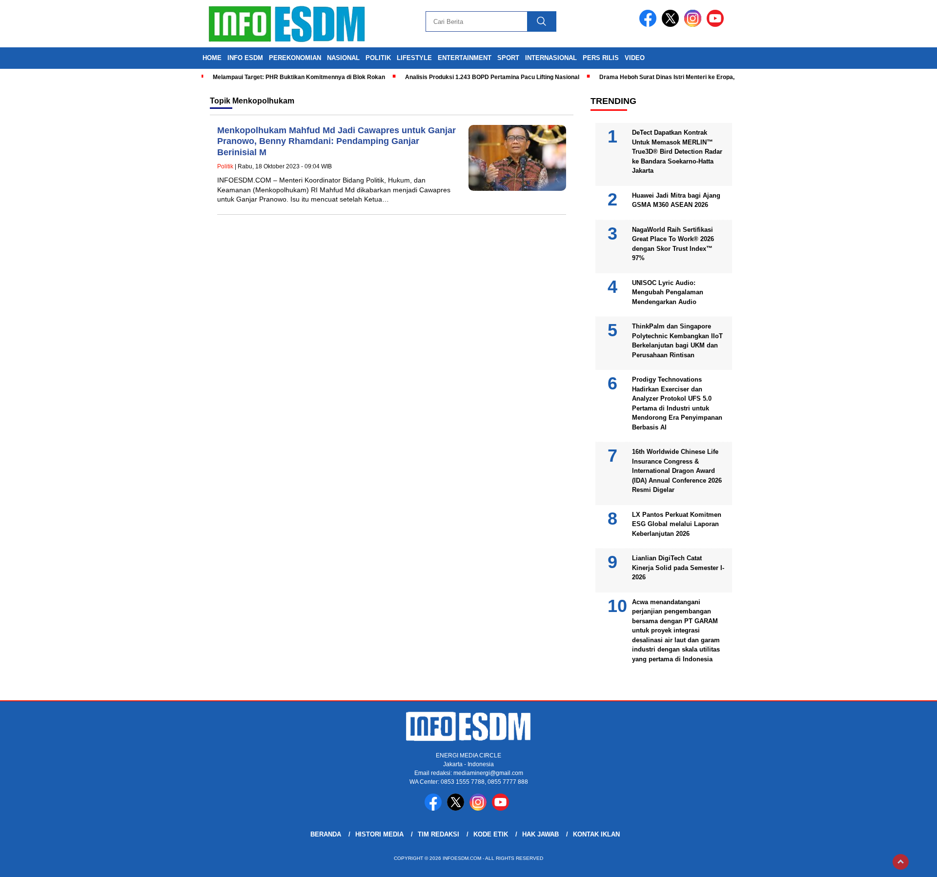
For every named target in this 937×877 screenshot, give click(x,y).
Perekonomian (295, 57)
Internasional (551, 57)
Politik (378, 57)
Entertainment (464, 57)
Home (212, 57)
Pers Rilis (601, 57)
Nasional (343, 57)
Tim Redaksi (438, 834)
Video (635, 57)
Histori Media (379, 834)
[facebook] (649, 24)
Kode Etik (490, 834)
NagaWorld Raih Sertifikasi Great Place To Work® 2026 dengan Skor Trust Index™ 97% (673, 244)
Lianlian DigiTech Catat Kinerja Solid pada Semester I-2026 (678, 567)
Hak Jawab (540, 834)
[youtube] (717, 24)
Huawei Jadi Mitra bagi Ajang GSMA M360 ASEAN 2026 (676, 200)
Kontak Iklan (596, 834)
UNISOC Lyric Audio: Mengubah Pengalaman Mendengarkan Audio (667, 292)
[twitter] (672, 24)
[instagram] (694, 24)
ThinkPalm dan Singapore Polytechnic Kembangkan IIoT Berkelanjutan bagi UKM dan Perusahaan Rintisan (677, 341)
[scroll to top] (900, 862)
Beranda (325, 834)
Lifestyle (414, 57)
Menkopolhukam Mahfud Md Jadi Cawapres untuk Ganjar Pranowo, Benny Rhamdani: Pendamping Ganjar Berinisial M (336, 141)
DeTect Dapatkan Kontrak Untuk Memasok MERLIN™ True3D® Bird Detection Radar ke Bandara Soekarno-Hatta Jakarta (677, 151)
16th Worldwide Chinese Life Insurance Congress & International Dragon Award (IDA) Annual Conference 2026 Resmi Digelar (677, 470)
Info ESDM (245, 57)
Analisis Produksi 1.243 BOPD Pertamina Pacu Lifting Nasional (492, 77)
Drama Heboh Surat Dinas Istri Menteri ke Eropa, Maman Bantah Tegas (697, 77)
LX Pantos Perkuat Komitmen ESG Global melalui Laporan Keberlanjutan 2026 (676, 524)
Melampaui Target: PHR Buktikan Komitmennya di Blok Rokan (299, 77)
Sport (508, 57)
